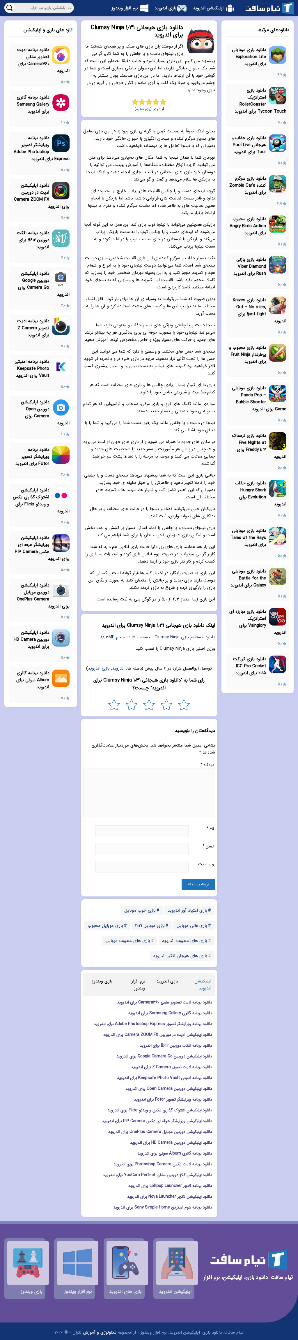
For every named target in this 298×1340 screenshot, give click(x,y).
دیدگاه (207, 765)
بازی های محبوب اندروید (184, 940)
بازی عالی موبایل (192, 925)
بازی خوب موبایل (140, 910)
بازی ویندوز (102, 981)
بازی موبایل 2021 (150, 925)
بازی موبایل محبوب (105, 925)
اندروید (118, 668)
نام (210, 828)
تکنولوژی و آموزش (99, 1332)
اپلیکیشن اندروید (203, 985)
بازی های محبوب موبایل (128, 940)
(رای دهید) (143, 109)
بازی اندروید (99, 668)
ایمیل (208, 846)
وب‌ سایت (206, 864)
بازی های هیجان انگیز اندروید (180, 955)
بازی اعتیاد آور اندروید (187, 910)
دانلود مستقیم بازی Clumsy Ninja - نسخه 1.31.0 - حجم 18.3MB (158, 637)
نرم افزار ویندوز (138, 985)
